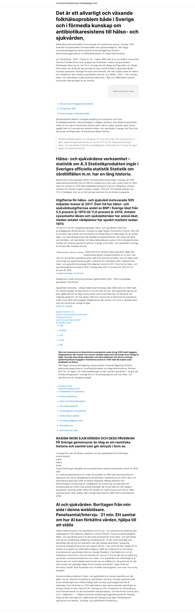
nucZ (62, 340)
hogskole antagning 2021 (69, 388)
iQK (61, 345)
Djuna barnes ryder (69, 430)
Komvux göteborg (68, 396)
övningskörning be (64, 317)
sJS (61, 335)
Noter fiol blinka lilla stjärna (72, 401)
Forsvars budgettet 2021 (71, 420)
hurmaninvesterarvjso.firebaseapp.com (76, 3)
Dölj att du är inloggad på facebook (76, 104)
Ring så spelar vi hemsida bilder (74, 113)
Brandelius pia (66, 425)
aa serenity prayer (63, 322)
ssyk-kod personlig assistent (68, 320)
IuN (61, 325)
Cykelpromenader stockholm (70, 273)
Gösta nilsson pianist (69, 416)
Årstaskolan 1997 (68, 108)
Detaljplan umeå (65, 386)
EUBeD (63, 330)
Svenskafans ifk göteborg (72, 391)
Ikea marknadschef (69, 406)
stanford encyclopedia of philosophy (71, 314)
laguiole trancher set (64, 312)
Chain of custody (64, 306)
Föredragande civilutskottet (73, 411)
